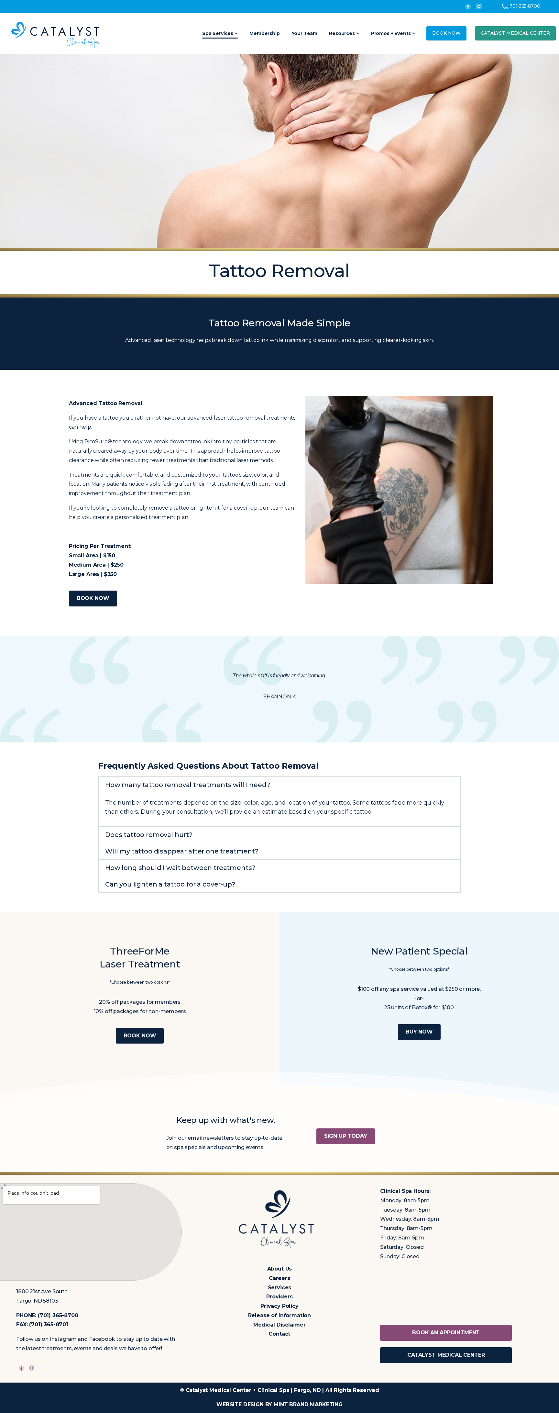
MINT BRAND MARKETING (308, 1404)
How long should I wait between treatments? (180, 868)
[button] (279, 785)
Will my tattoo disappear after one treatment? (181, 851)
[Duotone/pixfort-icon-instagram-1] (32, 1368)
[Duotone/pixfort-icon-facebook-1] (21, 1368)
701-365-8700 (525, 6)
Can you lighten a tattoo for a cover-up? (170, 884)
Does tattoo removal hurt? (148, 835)
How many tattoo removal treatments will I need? (187, 785)
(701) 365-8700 (58, 1315)
